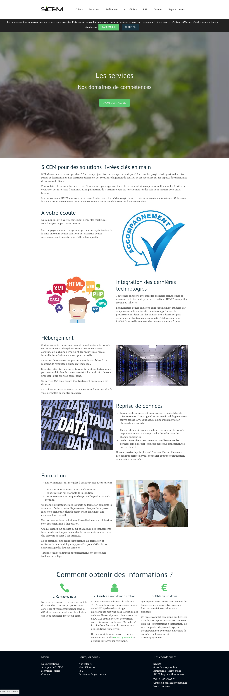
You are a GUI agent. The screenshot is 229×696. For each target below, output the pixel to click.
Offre (78, 9)
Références (112, 9)
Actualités (129, 9)
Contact (158, 9)
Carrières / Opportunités (92, 674)
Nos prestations (50, 664)
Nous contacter (114, 102)
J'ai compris (109, 27)
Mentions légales (50, 670)
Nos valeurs (85, 664)
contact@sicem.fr (123, 637)
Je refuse (130, 27)
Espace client (176, 9)
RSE (145, 9)
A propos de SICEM (52, 667)
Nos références (87, 667)
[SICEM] (52, 8)
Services (93, 9)
